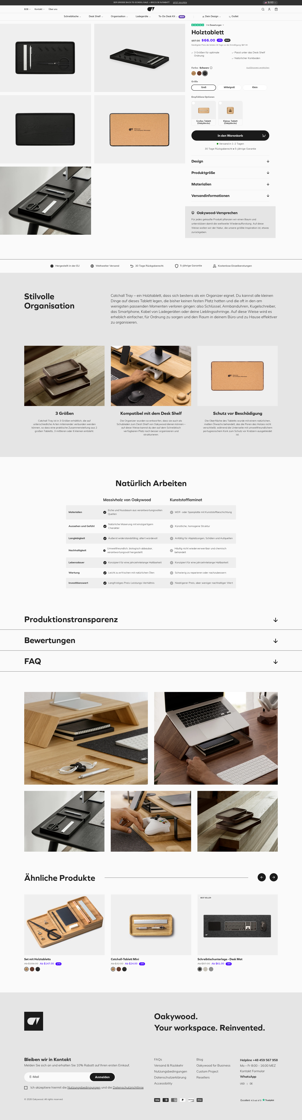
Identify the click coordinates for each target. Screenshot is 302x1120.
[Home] (151, 9)
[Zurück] (262, 877)
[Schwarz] (205, 73)
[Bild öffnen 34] (139, 129)
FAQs (158, 1059)
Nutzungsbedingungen (84, 1087)
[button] (230, 161)
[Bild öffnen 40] (45, 201)
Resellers (203, 1077)
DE (251, 1084)
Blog (199, 1059)
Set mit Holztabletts (37, 959)
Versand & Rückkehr (168, 1065)
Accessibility (163, 1083)
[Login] (269, 9)
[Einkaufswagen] (276, 9)
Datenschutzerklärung (170, 1077)
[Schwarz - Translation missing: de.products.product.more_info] (211, 68)
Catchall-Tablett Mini (125, 959)
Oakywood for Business (213, 1065)
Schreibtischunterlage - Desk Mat (220, 959)
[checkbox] (203, 113)
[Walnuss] (199, 73)
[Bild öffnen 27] (45, 129)
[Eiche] (193, 73)
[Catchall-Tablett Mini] (151, 924)
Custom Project (207, 1071)
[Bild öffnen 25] (45, 58)
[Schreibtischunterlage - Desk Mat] (238, 924)
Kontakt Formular (252, 1071)
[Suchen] (263, 9)
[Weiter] (274, 877)
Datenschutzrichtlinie (128, 1087)
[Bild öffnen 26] (139, 58)
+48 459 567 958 (265, 1060)
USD (242, 1084)
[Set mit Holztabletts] (64, 924)
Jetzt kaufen (180, 3)
